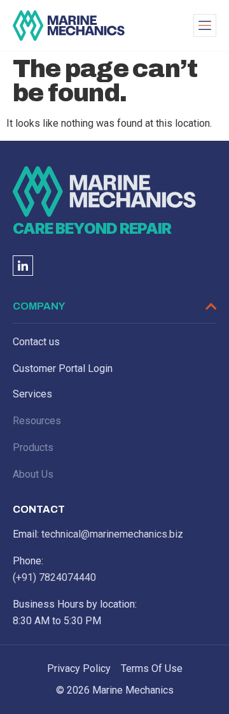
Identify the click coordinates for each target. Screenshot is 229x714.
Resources (37, 421)
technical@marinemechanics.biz (112, 534)
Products (33, 447)
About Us (33, 474)
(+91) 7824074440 (54, 577)
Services (32, 394)
